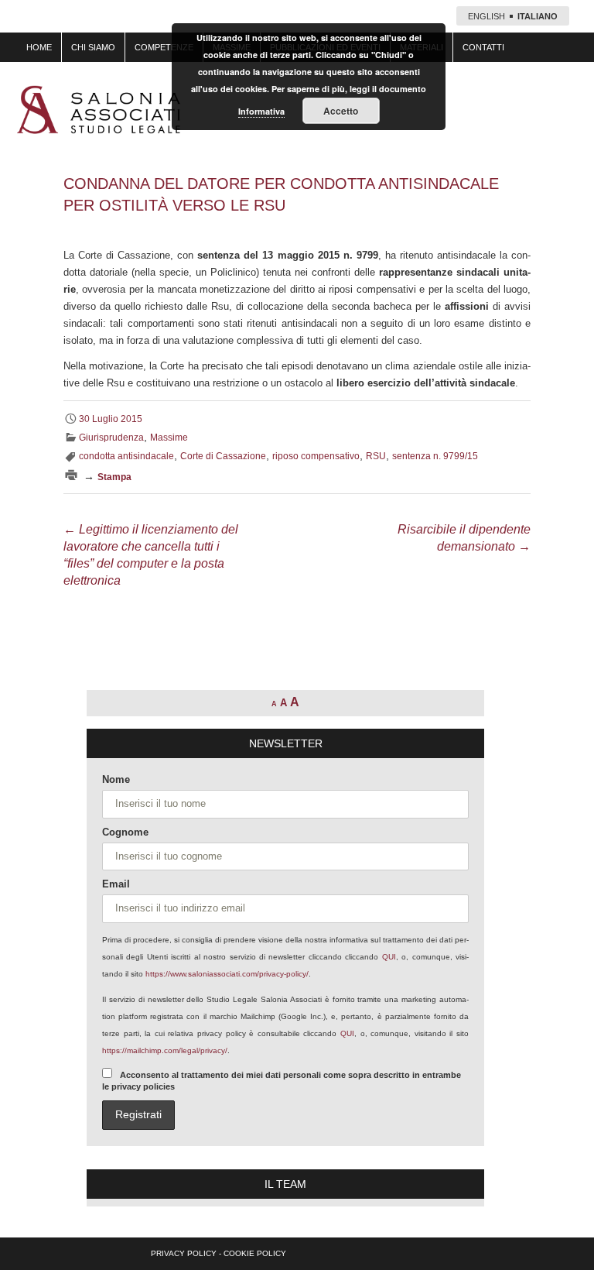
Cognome (125, 832)
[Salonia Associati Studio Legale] (98, 109)
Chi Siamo (93, 47)
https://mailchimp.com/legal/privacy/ (164, 1050)
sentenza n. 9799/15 (435, 456)
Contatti (483, 47)
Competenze (164, 47)
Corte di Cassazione (223, 456)
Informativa (261, 111)
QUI (389, 956)
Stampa (114, 477)
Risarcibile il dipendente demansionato (464, 538)
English (486, 16)
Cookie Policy (255, 1253)
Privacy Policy (184, 1253)
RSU (376, 456)
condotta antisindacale (126, 456)
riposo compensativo (316, 456)
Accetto (340, 111)
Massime (169, 437)
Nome (116, 779)
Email (116, 884)
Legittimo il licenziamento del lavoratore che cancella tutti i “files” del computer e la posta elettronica (150, 555)
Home (39, 47)
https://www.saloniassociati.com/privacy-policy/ (227, 974)
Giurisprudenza (111, 437)
